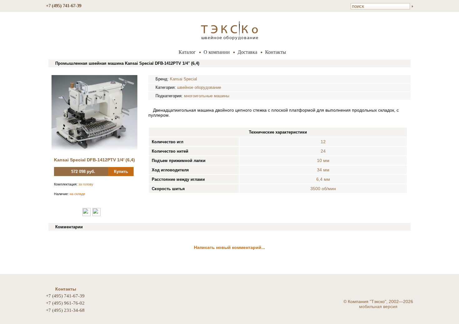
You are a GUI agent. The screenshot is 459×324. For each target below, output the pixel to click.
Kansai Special (183, 79)
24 (323, 151)
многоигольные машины (206, 96)
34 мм (323, 169)
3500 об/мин (323, 188)
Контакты (275, 52)
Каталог (187, 52)
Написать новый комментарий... (229, 247)
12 (323, 141)
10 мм (323, 160)
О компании (217, 52)
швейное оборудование (199, 87)
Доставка (247, 52)
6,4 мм (323, 179)
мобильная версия (378, 306)
